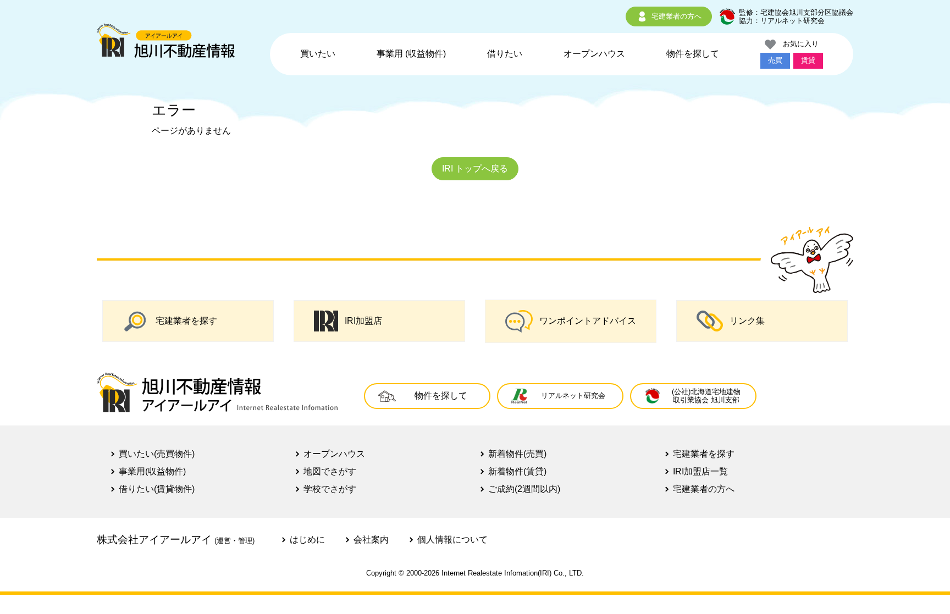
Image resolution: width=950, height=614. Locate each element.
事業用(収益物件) (152, 471)
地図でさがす (329, 471)
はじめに (307, 539)
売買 (775, 60)
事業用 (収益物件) (411, 53)
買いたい (317, 53)
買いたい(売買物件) (157, 453)
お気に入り (797, 44)
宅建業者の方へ (676, 16)
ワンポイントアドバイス (587, 320)
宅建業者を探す (186, 320)
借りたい (504, 53)
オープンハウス (594, 53)
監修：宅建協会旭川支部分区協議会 (796, 12)
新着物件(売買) (517, 453)
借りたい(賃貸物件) (157, 489)
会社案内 (371, 539)
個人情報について (452, 539)
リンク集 (747, 320)
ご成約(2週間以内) (524, 489)
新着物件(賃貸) (517, 471)
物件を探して (692, 53)
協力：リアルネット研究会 (782, 20)
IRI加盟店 (363, 320)
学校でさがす (329, 489)
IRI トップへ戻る (475, 168)
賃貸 (808, 60)
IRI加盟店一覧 (700, 471)
